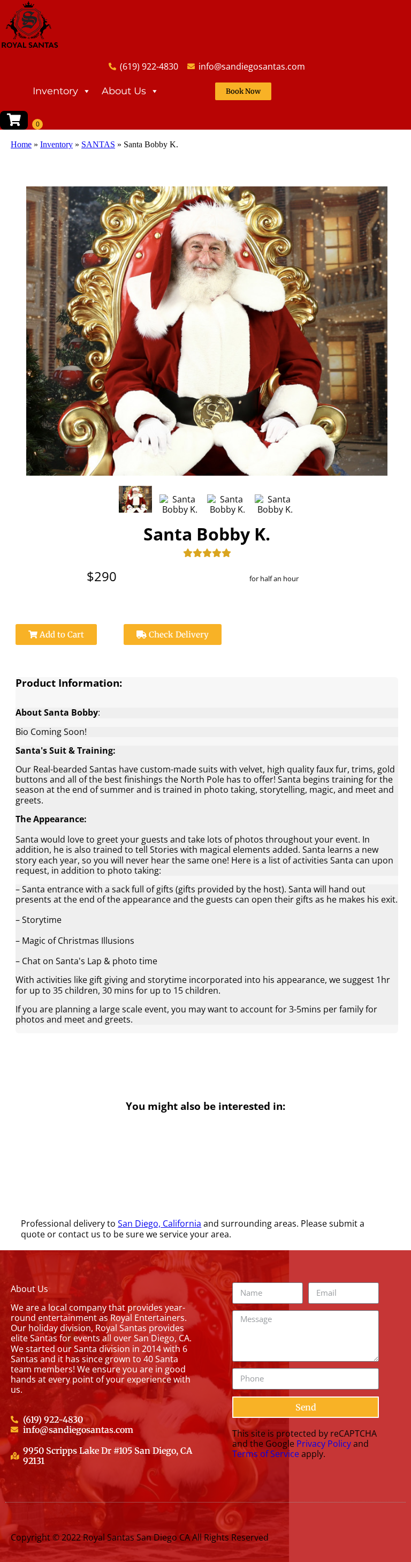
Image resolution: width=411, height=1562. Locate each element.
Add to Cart (60, 634)
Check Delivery (178, 634)
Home (21, 144)
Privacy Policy (323, 1444)
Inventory (55, 91)
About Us (124, 91)
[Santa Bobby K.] (136, 499)
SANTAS (98, 144)
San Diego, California (159, 1223)
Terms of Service (265, 1454)
